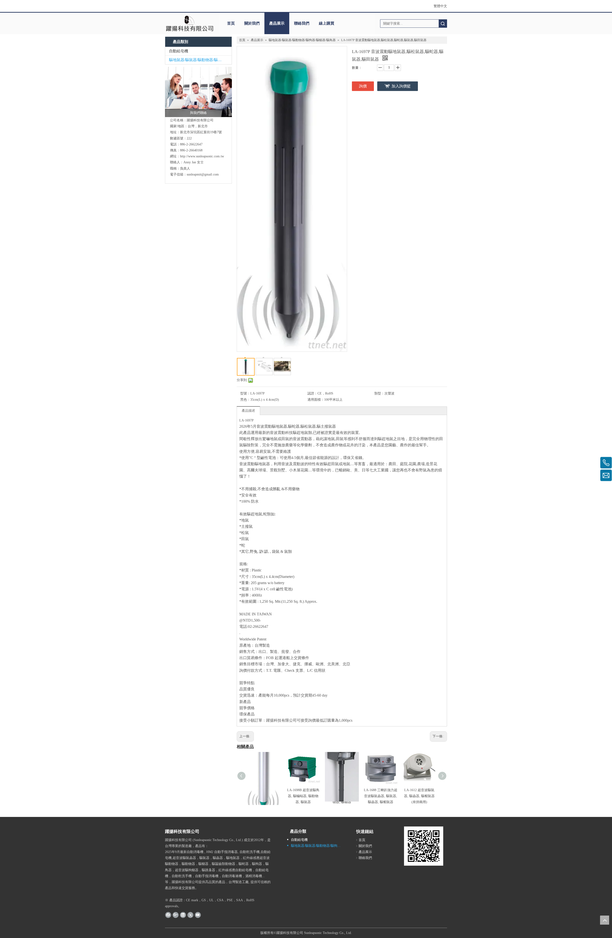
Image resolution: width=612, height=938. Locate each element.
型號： (245, 393)
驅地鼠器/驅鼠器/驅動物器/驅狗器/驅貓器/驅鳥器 (200, 60)
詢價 (363, 86)
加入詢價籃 (401, 86)
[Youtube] (198, 915)
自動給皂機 (178, 51)
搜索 (443, 23)
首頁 (231, 23)
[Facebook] (168, 915)
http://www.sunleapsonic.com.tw (202, 156)
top (604, 920)
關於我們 (252, 23)
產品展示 (276, 23)
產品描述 (248, 410)
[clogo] (189, 23)
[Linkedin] (183, 915)
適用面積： (315, 399)
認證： (312, 393)
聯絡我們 (301, 23)
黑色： (245, 399)
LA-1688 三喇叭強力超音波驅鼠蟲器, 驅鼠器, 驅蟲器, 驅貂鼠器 (380, 796)
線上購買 (326, 23)
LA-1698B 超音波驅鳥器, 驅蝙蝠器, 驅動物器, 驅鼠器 (303, 796)
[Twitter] (190, 915)
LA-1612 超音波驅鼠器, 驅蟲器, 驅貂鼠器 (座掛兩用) (419, 796)
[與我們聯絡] (198, 92)
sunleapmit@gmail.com (203, 174)
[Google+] (176, 915)
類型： (379, 393)
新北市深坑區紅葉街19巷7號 (201, 132)
